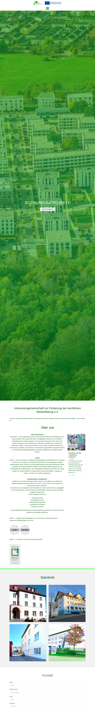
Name (11, 682)
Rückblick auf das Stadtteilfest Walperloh (75, 455)
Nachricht (12, 703)
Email (11, 696)
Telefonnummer (14, 689)
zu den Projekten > (47, 209)
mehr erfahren (72, 475)
